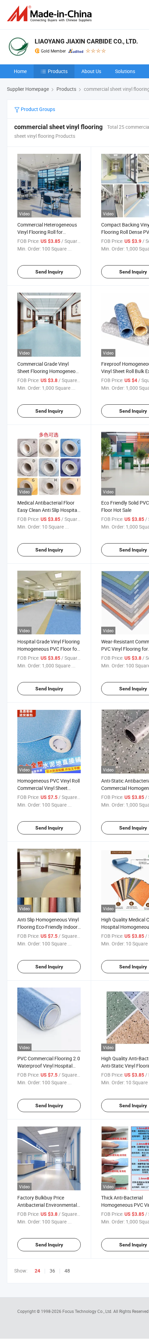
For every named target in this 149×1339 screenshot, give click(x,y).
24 (37, 1271)
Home (20, 71)
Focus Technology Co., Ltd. (87, 1311)
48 (67, 1270)
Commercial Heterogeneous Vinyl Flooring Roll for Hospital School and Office (47, 232)
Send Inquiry (49, 272)
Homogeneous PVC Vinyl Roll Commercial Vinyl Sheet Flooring (48, 788)
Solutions (125, 71)
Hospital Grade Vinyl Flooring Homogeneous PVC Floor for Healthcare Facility (48, 648)
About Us (91, 71)
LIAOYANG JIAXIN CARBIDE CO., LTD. (86, 41)
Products (58, 71)
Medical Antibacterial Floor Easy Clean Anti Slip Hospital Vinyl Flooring (47, 510)
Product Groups (37, 109)
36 (52, 1270)
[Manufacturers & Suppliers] (50, 14)
